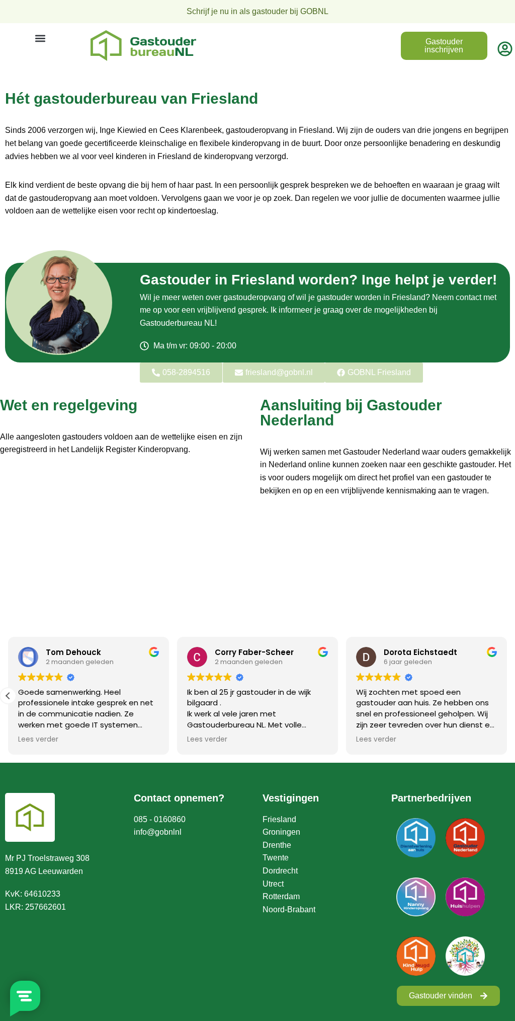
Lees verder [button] (38, 739)
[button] (40, 38)
